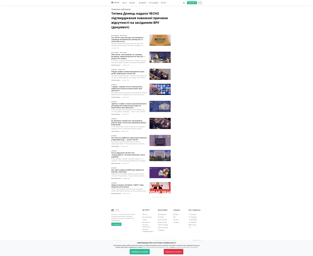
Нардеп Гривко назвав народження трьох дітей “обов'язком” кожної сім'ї (127, 72)
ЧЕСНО (117, 210)
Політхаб (163, 3)
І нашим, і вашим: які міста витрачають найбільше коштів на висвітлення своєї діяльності (127, 89)
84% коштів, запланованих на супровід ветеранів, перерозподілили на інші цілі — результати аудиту (128, 56)
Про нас (124, 3)
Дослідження (142, 3)
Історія (144, 220)
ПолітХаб (161, 217)
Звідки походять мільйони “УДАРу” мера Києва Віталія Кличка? (127, 186)
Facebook (193, 214)
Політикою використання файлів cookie (155, 247)
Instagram (193, 217)
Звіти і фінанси (147, 217)
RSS (174, 217)
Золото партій (162, 220)
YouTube (193, 225)
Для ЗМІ (175, 214)
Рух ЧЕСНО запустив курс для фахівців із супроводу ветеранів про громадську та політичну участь (127, 39)
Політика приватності (146, 226)
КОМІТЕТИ (121, 69)
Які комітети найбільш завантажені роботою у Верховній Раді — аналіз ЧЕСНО (129, 139)
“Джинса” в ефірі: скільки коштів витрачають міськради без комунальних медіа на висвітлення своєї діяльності (129, 106)
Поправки (161, 230)
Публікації (132, 3)
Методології (146, 222)
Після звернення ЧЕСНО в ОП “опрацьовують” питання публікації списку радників (128, 155)
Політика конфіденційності (148, 230)
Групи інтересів (163, 227)
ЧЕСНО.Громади (163, 225)
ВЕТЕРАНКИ (115, 35)
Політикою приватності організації (186, 247)
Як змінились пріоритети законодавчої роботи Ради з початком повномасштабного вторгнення (128, 123)
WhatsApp (193, 220)
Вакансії (175, 220)
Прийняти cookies (140, 251)
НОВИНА (114, 69)
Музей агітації (162, 222)
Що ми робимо (163, 210)
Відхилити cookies (173, 251)
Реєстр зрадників (153, 3)
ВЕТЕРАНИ (123, 35)
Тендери (176, 222)
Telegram (193, 222)
